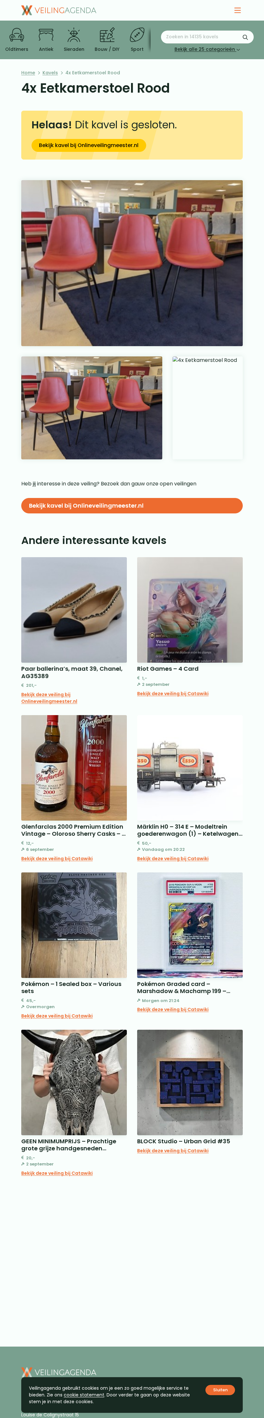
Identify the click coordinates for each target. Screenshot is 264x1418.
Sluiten (220, 1390)
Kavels (50, 72)
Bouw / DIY (107, 49)
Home (28, 72)
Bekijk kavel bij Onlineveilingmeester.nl (88, 145)
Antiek (46, 49)
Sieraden (74, 49)
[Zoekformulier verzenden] (245, 37)
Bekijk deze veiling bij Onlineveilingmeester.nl (49, 697)
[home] (58, 10)
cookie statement (84, 1395)
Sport (137, 49)
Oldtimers (16, 49)
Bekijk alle (204, 49)
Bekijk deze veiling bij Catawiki (173, 693)
